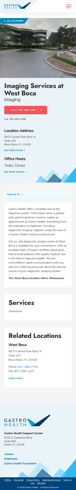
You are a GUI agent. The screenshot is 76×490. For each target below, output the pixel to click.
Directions (15, 378)
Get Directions (14, 150)
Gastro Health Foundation (20, 463)
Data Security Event (51, 480)
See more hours (14, 171)
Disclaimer (19, 480)
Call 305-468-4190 (23, 110)
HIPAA (8, 480)
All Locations (14, 20)
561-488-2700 (28, 367)
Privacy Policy (33, 480)
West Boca (17, 344)
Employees (10, 459)
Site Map (41, 483)
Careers (9, 454)
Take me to (14, 194)
